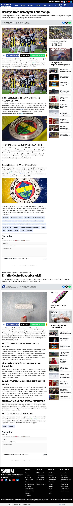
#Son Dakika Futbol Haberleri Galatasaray (32, 221)
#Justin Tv (5, 217)
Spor (13, 9)
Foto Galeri (41, 472)
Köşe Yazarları (41, 477)
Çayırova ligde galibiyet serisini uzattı (64, 106)
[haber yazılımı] (62, 504)
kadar (21, 109)
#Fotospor (17, 221)
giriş (16, 240)
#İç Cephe (11, 426)
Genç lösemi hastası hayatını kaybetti (65, 76)
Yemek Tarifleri (52, 479)
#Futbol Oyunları (7, 221)
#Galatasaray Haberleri (16, 217)
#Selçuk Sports (7, 224)
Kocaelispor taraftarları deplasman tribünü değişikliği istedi (58, 43)
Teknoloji (51, 486)
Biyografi (51, 475)
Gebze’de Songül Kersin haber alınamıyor (64, 99)
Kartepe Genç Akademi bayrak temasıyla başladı (64, 121)
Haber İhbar (28, 477)
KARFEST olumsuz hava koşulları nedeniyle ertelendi (65, 113)
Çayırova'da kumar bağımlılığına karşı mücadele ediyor (64, 91)
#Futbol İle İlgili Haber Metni (20, 224)
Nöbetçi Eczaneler (65, 488)
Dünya (50, 491)
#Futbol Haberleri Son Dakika (38, 224)
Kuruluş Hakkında (29, 484)
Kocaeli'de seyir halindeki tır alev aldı (65, 134)
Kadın (50, 493)
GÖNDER (45, 259)
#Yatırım (29, 230)
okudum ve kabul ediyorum (16, 258)
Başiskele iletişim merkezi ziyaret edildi (65, 70)
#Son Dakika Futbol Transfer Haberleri (34, 217)
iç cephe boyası (33, 419)
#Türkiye (10, 230)
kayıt (24, 240)
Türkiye (22, 174)
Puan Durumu (64, 486)
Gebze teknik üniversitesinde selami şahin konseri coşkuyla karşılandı (65, 128)
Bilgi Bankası (14, 272)
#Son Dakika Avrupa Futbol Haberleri (30, 227)
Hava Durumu (64, 482)
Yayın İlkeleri (28, 486)
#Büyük (23, 230)
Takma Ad (4, 238)
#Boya (4, 426)
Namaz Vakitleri (64, 484)
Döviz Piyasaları (64, 477)
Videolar (58, 1)
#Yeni (16, 230)
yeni (10, 172)
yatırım (20, 113)
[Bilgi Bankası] (60, 297)
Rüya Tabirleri (52, 482)
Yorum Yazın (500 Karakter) (9, 246)
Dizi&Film (51, 484)
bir (35, 63)
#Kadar (43, 227)
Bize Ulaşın (27, 475)
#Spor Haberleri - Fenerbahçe (10, 227)
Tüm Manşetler (41, 484)
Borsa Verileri (64, 472)
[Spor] (60, 32)
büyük (32, 63)
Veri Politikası (28, 495)
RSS (10, 504)
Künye (26, 472)
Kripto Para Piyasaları (66, 479)
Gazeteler (52, 1)
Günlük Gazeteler (65, 491)
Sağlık (50, 488)
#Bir (4, 230)
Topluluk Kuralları (29, 488)
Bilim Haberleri (52, 477)
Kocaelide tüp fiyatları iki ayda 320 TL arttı (65, 84)
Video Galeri (41, 475)
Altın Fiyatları (64, 475)
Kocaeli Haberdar (6, 9)
